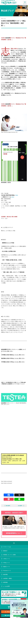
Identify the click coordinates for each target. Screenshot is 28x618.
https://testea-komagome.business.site (9, 132)
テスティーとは (7, 546)
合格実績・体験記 (7, 578)
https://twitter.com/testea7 (6, 483)
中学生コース (6, 562)
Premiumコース (7, 570)
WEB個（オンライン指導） (9, 554)
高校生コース (6, 566)
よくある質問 (6, 586)
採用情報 (5, 582)
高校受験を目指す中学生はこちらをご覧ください (13, 358)
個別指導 (7, 37)
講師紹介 (5, 550)
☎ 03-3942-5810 (7, 457)
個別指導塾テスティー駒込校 (16, 73)
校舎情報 (5, 574)
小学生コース (6, 558)
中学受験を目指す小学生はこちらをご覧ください (13, 361)
